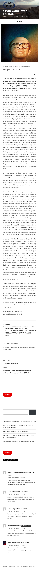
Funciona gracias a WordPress (26, 566)
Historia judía (28, 327)
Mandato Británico (20, 330)
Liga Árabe (28, 328)
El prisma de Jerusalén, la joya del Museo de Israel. (19, 421)
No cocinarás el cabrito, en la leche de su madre (18, 441)
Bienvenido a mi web (9, 566)
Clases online (23, 492)
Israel (8, 324)
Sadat (21, 332)
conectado (21, 347)
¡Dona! (7, 394)
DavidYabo (26, 66)
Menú (20, 21)
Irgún (21, 328)
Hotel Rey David (11, 328)
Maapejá (8, 330)
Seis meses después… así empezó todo (16, 431)
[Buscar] (32, 412)
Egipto (8, 327)
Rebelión (15, 332)
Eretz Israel (17, 327)
